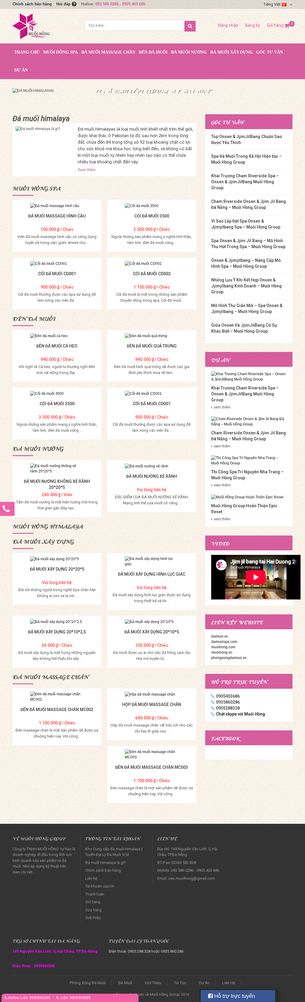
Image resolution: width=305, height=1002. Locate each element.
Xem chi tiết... (24, 872)
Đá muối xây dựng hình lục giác (151, 574)
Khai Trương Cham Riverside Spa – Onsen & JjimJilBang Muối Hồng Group (245, 181)
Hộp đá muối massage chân (151, 704)
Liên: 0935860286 (35, 998)
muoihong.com (223, 647)
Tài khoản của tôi (99, 886)
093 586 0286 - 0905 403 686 (120, 4)
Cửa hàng (93, 910)
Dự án (21, 70)
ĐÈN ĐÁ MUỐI (153, 52)
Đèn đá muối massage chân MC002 (57, 709)
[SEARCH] (190, 26)
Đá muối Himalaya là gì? (105, 862)
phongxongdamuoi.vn (229, 658)
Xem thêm (87, 169)
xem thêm (222, 407)
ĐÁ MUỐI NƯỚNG (189, 52)
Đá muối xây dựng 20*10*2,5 (57, 632)
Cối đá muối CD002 (152, 273)
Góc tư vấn (269, 52)
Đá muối (125, 983)
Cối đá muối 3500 (151, 216)
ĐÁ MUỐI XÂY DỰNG (231, 52)
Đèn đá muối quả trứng (152, 346)
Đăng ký (252, 25)
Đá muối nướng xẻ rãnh (151, 476)
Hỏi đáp (64, 4)
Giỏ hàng (278, 25)
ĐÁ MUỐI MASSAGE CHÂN (108, 52)
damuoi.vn (219, 636)
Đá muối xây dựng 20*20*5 (57, 569)
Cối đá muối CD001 (57, 273)
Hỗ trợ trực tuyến (234, 996)
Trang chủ (27, 52)
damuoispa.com (224, 642)
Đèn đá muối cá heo (56, 346)
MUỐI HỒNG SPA (60, 52)
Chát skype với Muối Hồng (240, 714)
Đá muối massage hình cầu (56, 216)
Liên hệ (91, 878)
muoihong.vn (221, 652)
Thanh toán (94, 894)
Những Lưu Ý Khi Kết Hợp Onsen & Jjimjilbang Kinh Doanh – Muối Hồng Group (246, 286)
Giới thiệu (93, 917)
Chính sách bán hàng (32, 4)
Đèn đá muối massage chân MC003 (151, 767)
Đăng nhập (228, 25)
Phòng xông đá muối (88, 983)
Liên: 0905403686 (76, 998)
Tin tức (180, 983)
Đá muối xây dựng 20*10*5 (152, 632)
